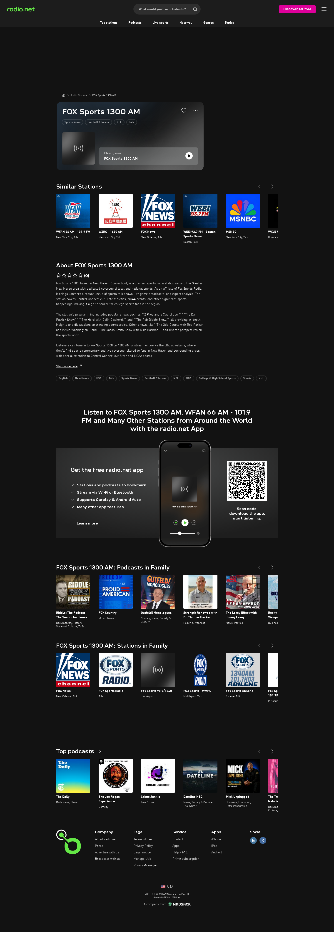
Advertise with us (107, 852)
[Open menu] (324, 9)
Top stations (108, 22)
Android (216, 852)
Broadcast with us (107, 858)
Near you (185, 22)
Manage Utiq (142, 858)
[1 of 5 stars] (58, 275)
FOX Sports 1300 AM (121, 159)
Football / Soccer (98, 122)
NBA (189, 378)
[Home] (64, 95)
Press (99, 845)
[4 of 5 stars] (75, 275)
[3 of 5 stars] (69, 275)
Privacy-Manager (145, 865)
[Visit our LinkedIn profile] (253, 840)
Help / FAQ (179, 852)
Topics (229, 22)
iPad (214, 845)
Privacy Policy (143, 845)
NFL (119, 122)
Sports (247, 378)
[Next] (272, 184)
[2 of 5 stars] (64, 275)
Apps (175, 845)
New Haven (82, 378)
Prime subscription (185, 858)
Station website (66, 366)
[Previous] (259, 184)
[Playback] (189, 155)
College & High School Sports (217, 378)
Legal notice (142, 852)
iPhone (216, 839)
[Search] (195, 9)
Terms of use (143, 839)
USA (99, 378)
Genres (208, 22)
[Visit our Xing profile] (263, 840)
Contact (177, 839)
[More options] (195, 110)
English (63, 378)
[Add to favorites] (183, 110)
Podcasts (135, 22)
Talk (131, 122)
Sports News (72, 122)
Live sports (160, 22)
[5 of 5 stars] (80, 275)
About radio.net (106, 839)
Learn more (87, 523)
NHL (261, 378)
